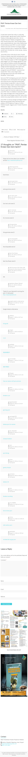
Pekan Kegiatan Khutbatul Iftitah (16, 140)
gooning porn (6, 410)
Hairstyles (12, 150)
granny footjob (7, 467)
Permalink (12, 153)
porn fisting (6, 453)
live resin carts (13, 195)
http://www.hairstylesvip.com (14, 160)
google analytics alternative (16, 301)
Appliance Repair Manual (15, 283)
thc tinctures (12, 210)
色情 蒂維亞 (6, 366)
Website (3, 596)
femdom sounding (7, 496)
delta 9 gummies (13, 166)
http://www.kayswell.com (9, 294)
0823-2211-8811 (6, 745)
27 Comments (6, 131)
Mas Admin (5, 129)
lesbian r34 (6, 482)
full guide (5, 323)
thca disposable (13, 238)
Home (12, 28)
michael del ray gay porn (9, 539)
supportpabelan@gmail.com (9, 743)
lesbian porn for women (9, 424)
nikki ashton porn (7, 525)
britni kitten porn (7, 510)
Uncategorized (22, 129)
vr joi (4, 338)
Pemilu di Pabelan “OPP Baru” (11, 137)
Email (2, 589)
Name (2, 581)
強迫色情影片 (6, 352)
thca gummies (13, 224)
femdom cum (6, 395)
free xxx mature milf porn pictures (12, 381)
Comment (4, 560)
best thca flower (13, 253)
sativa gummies (13, 181)
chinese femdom (7, 438)
